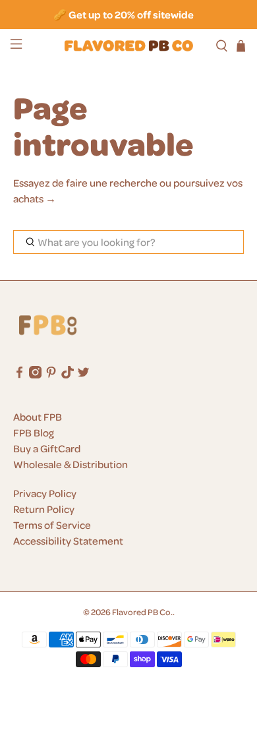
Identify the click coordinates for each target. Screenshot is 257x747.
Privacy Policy (44, 493)
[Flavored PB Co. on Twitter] (83, 374)
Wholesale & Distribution (70, 464)
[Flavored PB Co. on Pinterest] (51, 374)
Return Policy (43, 509)
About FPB (37, 416)
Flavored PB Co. (142, 611)
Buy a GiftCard (46, 448)
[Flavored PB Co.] (129, 45)
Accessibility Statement (68, 540)
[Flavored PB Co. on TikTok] (67, 374)
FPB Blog (33, 432)
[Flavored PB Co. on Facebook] (19, 374)
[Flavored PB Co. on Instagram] (35, 374)
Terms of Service (52, 524)
